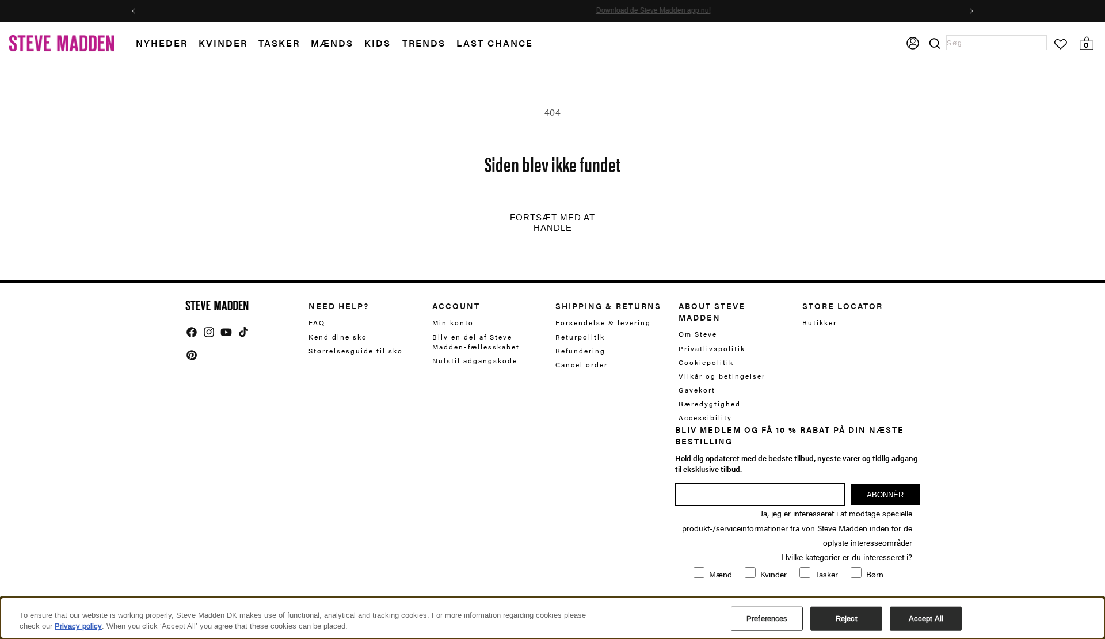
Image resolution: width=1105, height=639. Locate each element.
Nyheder (162, 43)
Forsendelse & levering (603, 323)
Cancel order (581, 364)
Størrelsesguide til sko (355, 350)
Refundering (580, 350)
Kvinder (223, 43)
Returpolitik (580, 337)
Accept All (926, 618)
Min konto (453, 323)
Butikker (819, 323)
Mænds (332, 43)
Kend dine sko (337, 337)
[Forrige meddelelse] (133, 11)
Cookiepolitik (706, 362)
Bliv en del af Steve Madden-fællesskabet (476, 342)
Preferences (766, 618)
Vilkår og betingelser (722, 376)
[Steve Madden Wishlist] (1060, 44)
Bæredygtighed (710, 403)
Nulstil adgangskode (474, 360)
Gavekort (697, 390)
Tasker (279, 43)
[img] (191, 332)
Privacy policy (78, 626)
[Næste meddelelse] (971, 11)
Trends (423, 43)
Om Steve (698, 334)
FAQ (316, 323)
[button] (167, 43)
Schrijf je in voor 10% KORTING (535, 10)
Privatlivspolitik (712, 348)
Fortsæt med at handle (552, 223)
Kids (377, 43)
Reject (847, 618)
